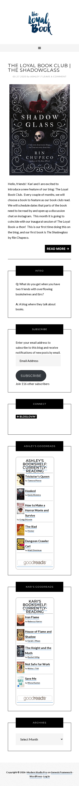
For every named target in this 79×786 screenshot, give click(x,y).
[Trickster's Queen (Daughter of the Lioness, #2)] (20, 484)
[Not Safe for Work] (20, 672)
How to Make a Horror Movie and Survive (37, 510)
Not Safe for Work (37, 664)
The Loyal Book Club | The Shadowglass (39, 68)
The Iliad (31, 526)
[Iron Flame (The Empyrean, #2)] (20, 625)
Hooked (30, 491)
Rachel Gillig (34, 657)
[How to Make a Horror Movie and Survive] (20, 513)
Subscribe (31, 376)
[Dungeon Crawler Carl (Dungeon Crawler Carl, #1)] (20, 549)
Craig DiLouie (25, 519)
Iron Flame (32, 617)
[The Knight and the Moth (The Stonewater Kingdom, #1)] (20, 656)
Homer (31, 531)
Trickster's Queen (37, 476)
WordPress (36, 776)
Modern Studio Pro (37, 772)
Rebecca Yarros (35, 621)
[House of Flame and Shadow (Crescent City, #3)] (20, 640)
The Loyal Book (39, 22)
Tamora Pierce (34, 480)
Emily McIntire (34, 495)
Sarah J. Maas (34, 641)
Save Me (30, 678)
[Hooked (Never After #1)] (20, 499)
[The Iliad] (20, 535)
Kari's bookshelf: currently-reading (35, 606)
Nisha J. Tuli (33, 668)
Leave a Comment (55, 76)
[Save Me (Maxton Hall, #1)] (20, 687)
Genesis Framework (61, 772)
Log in (46, 776)
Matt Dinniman (35, 550)
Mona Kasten (34, 683)
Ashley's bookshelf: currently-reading (35, 466)
